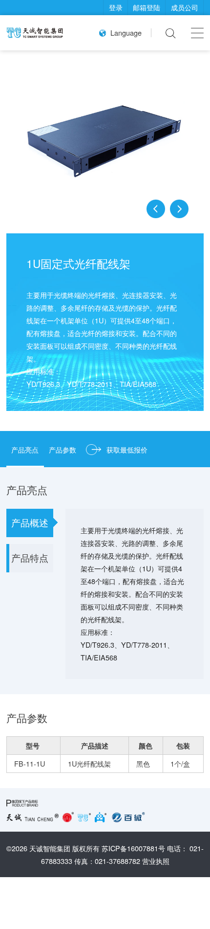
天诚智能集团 (49, 848)
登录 (116, 7)
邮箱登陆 (146, 7)
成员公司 (184, 7)
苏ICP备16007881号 (133, 848)
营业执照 (155, 861)
